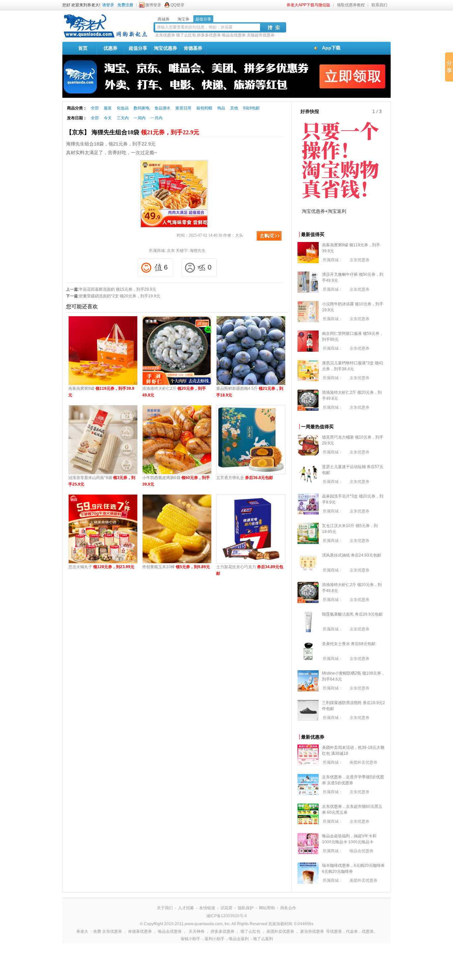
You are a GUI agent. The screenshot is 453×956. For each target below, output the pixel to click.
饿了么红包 (186, 35)
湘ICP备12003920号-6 (226, 916)
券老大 (82, 931)
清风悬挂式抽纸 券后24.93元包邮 (351, 555)
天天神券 (197, 931)
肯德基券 (193, 48)
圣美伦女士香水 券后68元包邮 (348, 643)
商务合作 (288, 908)
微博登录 (153, 5)
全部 (95, 108)
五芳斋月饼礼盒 (244, 477)
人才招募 (186, 908)
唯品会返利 (239, 938)
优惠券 (110, 48)
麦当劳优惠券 (312, 931)
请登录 (108, 5)
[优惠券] (105, 37)
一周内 (140, 118)
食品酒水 (162, 108)
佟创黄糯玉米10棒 (176, 567)
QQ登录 (177, 5)
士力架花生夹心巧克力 (249, 570)
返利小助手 (215, 938)
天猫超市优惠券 (261, 35)
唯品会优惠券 (234, 35)
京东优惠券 (165, 35)
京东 (171, 250)
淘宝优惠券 (165, 48)
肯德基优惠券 (140, 931)
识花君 (226, 908)
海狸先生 (198, 250)
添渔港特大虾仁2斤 (174, 391)
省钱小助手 (190, 938)
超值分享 (138, 48)
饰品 (221, 108)
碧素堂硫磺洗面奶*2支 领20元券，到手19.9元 (119, 296)
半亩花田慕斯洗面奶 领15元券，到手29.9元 (117, 289)
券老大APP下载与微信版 (308, 5)
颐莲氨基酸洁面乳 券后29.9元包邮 (352, 614)
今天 (108, 118)
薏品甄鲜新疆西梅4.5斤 (249, 391)
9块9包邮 (251, 108)
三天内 (123, 118)
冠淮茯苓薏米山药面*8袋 (101, 481)
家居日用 (183, 108)
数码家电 (142, 108)
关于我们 (165, 908)
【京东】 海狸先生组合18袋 (132, 132)
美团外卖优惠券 (363, 762)
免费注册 (125, 5)
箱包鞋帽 (204, 108)
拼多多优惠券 (209, 35)
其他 (234, 108)
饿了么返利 (263, 938)
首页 (83, 48)
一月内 (156, 118)
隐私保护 (246, 908)
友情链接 (207, 908)
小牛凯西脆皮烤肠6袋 (176, 481)
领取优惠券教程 (351, 5)
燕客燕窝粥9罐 (101, 391)
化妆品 (123, 108)
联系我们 (379, 5)
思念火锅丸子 (101, 567)
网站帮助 (267, 908)
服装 (108, 108)
